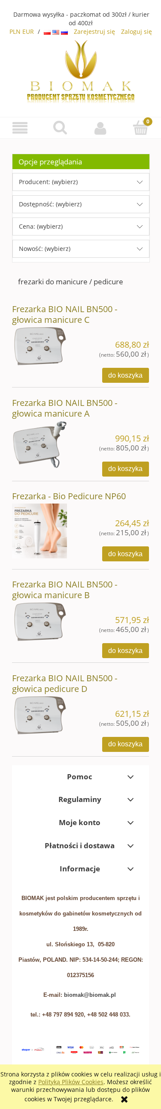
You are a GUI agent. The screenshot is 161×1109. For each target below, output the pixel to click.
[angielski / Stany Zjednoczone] (56, 31)
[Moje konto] (101, 128)
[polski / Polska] (48, 31)
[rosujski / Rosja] (64, 31)
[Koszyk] (141, 127)
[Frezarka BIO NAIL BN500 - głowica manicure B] (39, 620)
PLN (15, 31)
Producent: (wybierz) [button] (48, 182)
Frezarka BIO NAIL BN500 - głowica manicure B (64, 589)
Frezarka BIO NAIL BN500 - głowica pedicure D (64, 683)
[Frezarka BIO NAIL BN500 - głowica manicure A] (39, 444)
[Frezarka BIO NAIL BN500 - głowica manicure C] (39, 345)
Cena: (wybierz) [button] (41, 226)
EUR (28, 31)
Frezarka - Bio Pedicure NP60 (69, 496)
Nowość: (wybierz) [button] (44, 248)
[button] (20, 128)
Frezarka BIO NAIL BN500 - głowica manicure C (64, 314)
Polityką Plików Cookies (70, 1082)
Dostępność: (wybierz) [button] (50, 204)
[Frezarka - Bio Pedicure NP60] (39, 531)
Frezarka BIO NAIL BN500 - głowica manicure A (64, 408)
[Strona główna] (80, 71)
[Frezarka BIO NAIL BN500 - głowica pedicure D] (39, 714)
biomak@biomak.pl (90, 995)
